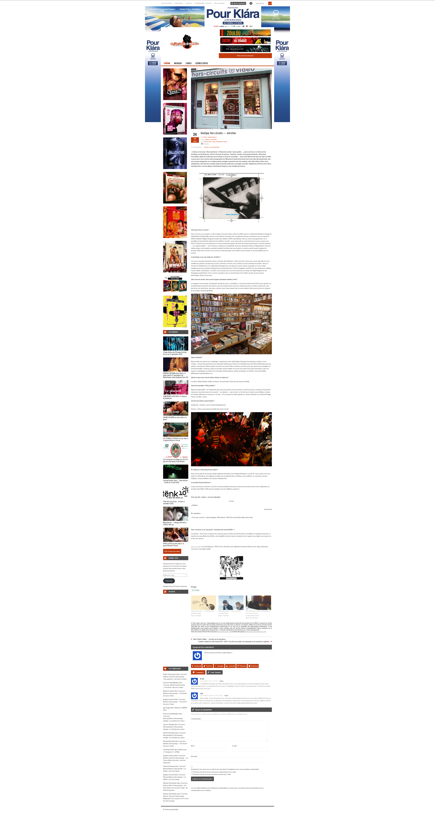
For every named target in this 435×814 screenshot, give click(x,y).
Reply (222, 681)
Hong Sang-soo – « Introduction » (203, 611)
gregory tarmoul (168, 699)
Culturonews (178, 3)
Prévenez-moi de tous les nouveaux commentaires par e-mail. (214, 772)
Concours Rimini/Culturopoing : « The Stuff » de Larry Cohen (175, 693)
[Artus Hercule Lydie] (175, 272)
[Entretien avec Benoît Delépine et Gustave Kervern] (258, 603)
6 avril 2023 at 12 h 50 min (209, 681)
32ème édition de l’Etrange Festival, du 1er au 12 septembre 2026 (175, 353)
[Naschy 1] (175, 237)
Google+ (220, 666)
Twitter (209, 666)
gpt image (166, 708)
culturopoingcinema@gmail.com (255, 631)
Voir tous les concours (245, 56)
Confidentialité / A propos (203, 3)
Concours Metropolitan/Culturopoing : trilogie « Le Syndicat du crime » (174, 718)
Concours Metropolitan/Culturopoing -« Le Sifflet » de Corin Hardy (174, 768)
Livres (188, 63)
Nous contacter (219, 3)
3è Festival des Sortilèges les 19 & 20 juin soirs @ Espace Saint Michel (175, 460)
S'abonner (169, 581)
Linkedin (232, 666)
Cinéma (167, 63)
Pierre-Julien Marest (210, 137)
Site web (194, 756)
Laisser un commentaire (212, 147)
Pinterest (243, 666)
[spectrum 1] (175, 327)
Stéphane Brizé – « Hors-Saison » (229, 611)
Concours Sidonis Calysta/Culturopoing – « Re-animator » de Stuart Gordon (175, 676)
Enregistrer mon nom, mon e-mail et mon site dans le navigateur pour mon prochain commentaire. (225, 769)
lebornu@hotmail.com (224, 631)
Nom (193, 746)
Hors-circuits (195, 546)
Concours (188, 3)
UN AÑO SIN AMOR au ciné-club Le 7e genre (175, 418)
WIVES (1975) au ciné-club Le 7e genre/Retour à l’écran (173, 544)
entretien (206, 144)
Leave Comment (216, 672)
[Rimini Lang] (175, 292)
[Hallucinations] (175, 168)
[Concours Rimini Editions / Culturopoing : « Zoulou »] (245, 33)
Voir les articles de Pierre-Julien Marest (219, 653)
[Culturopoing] (185, 52)
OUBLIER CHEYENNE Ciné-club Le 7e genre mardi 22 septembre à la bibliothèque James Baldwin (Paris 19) (175, 375)
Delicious (254, 666)
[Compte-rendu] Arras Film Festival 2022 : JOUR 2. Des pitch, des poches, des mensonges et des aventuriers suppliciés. (233, 641)
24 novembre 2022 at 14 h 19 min (211, 695)
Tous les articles (166, 3)
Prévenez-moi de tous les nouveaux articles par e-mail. (212, 774)
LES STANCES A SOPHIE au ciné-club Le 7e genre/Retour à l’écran (175, 439)
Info (250, 3)
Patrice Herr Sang (209, 141)
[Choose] (175, 99)
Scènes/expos (201, 63)
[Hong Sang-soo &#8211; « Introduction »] (203, 603)
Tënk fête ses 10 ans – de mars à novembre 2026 (174, 502)
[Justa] (217, 16)
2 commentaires (196, 147)
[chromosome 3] (175, 203)
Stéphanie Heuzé (221, 141)
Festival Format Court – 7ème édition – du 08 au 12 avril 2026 (175, 481)
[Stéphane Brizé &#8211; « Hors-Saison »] (231, 603)
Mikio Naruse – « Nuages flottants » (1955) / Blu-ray (175, 523)
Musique (178, 63)
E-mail (234, 746)
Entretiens (213, 139)
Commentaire (196, 719)
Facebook (197, 666)
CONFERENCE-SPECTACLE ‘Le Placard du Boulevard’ (175, 397)
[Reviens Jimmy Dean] (175, 134)
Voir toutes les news (172, 551)
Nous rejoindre (239, 3)
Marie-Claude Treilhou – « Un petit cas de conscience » (209, 639)
